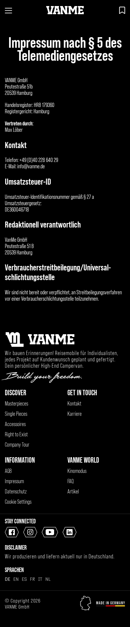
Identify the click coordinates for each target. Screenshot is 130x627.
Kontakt (74, 403)
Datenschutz (16, 491)
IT (40, 579)
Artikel (73, 491)
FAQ (70, 481)
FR (32, 579)
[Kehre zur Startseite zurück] (65, 10)
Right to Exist (16, 434)
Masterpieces (16, 403)
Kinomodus (76, 471)
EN (16, 579)
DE (7, 579)
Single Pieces (16, 414)
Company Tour (17, 444)
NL (47, 579)
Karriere (74, 414)
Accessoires (15, 424)
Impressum (14, 481)
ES (24, 579)
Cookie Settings (18, 502)
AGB (8, 471)
